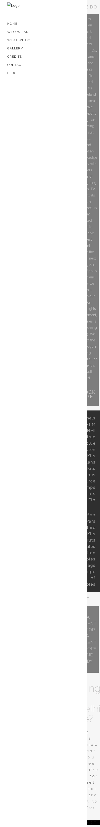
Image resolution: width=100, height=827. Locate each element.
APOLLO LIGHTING (48, 100)
